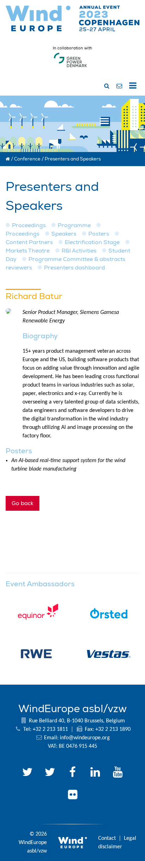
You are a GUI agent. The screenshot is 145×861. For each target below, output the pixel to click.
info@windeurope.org (85, 738)
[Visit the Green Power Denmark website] (70, 67)
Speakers (63, 233)
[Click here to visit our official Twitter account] (27, 773)
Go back (22, 503)
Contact (107, 838)
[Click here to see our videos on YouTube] (117, 773)
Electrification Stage (92, 242)
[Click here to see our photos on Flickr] (72, 795)
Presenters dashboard (74, 267)
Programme (74, 225)
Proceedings (29, 225)
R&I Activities (79, 250)
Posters (98, 233)
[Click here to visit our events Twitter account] (50, 773)
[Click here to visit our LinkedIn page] (95, 773)
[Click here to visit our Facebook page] (72, 773)
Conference (27, 159)
